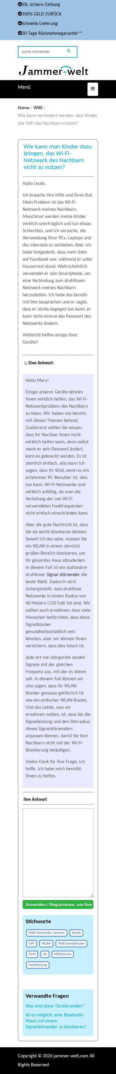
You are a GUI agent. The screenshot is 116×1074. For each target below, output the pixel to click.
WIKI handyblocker (71, 943)
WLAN (46, 943)
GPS (32, 943)
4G (45, 954)
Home (23, 108)
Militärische (62, 954)
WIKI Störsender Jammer (47, 933)
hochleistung (38, 965)
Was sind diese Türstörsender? (55, 1006)
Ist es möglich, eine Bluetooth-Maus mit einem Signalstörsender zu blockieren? (56, 1021)
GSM (32, 954)
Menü (24, 87)
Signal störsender (63, 574)
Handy (76, 933)
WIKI (38, 108)
